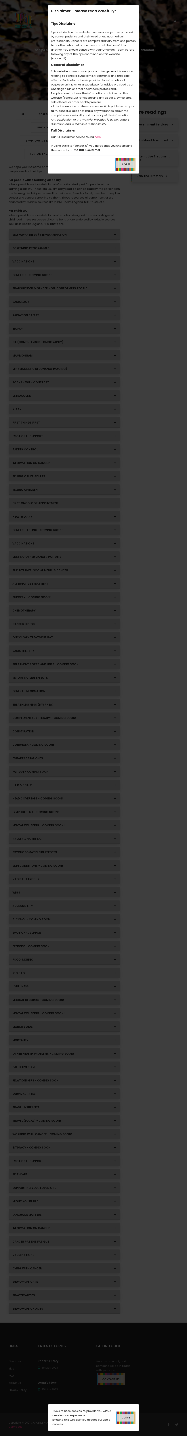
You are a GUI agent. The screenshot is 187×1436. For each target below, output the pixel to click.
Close (126, 1417)
